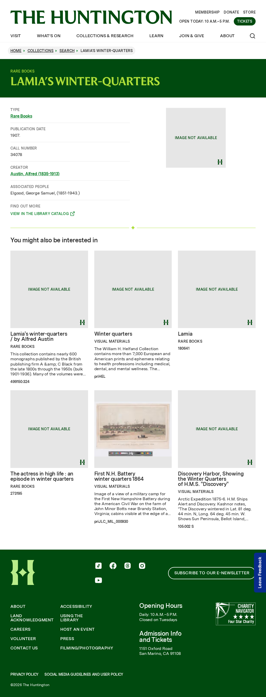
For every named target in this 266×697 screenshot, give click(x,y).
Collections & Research (104, 35)
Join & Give (191, 35)
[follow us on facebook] (113, 566)
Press (67, 639)
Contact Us (24, 648)
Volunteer (23, 639)
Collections (41, 51)
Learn (156, 35)
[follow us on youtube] (98, 580)
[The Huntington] (91, 17)
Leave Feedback (259, 572)
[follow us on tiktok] (98, 566)
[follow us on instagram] (142, 566)
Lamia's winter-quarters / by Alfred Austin (38, 336)
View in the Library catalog (39, 214)
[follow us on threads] (127, 566)
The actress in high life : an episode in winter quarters (42, 476)
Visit (15, 35)
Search (67, 51)
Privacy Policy (24, 674)
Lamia (185, 334)
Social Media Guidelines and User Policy (83, 674)
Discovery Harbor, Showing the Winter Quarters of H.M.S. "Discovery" (210, 479)
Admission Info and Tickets (160, 636)
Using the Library (71, 618)
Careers (20, 629)
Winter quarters (113, 334)
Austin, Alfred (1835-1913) (34, 173)
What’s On (49, 35)
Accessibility (76, 606)
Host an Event (77, 629)
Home (16, 51)
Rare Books (21, 116)
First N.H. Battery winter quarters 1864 (119, 476)
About (227, 35)
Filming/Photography (86, 648)
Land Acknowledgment (32, 618)
